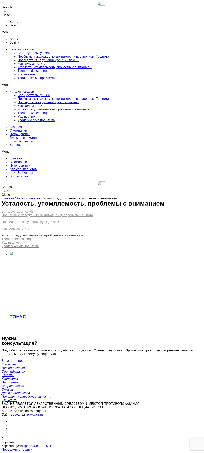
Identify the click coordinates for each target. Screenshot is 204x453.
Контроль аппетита (31, 63)
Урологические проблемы (36, 78)
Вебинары (25, 141)
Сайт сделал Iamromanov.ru (22, 414)
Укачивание (26, 74)
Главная (16, 127)
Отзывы (8, 389)
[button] (102, 32)
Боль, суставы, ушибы (34, 53)
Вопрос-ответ (19, 144)
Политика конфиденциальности (26, 396)
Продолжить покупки (38, 446)
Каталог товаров (22, 49)
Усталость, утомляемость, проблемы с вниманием (55, 67)
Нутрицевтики (20, 134)
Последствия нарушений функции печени (48, 60)
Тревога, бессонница (33, 70)
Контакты (10, 378)
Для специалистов (23, 137)
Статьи (8, 375)
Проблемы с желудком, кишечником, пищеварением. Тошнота (63, 56)
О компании (18, 130)
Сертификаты (13, 371)
